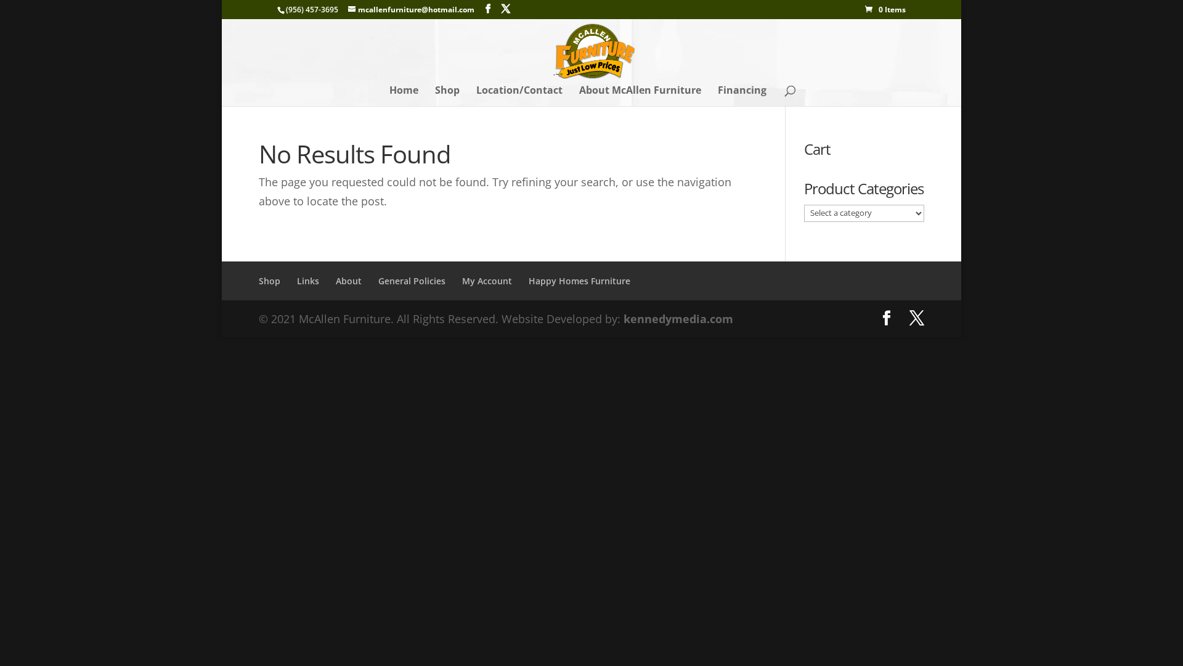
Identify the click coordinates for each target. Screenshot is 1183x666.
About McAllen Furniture (640, 91)
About (349, 281)
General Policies (411, 281)
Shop (447, 91)
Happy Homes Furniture (579, 281)
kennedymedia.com (678, 318)
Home (403, 91)
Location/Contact (519, 91)
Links (308, 281)
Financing (742, 91)
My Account (487, 281)
